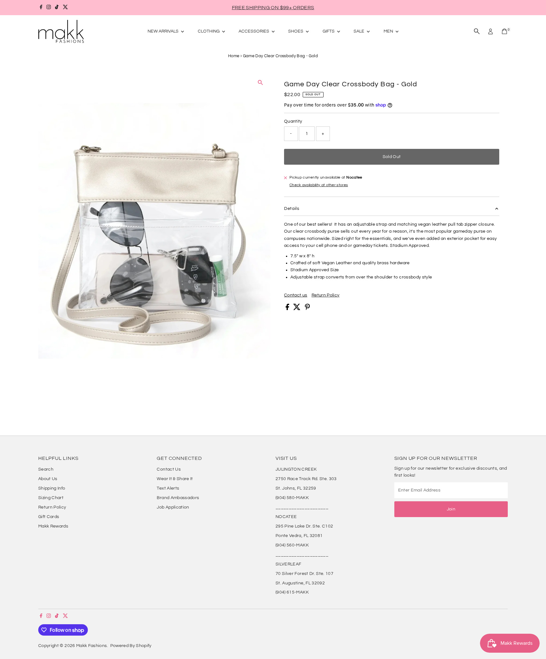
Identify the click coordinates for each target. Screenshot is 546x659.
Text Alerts (168, 488)
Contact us (295, 295)
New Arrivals (163, 31)
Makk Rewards (53, 526)
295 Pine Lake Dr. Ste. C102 (304, 526)
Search (45, 469)
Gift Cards (48, 517)
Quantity (293, 121)
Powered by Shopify (131, 646)
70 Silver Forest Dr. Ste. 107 (304, 573)
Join (451, 509)
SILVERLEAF (288, 564)
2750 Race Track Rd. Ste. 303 (306, 479)
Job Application (173, 507)
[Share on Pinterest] (307, 309)
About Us (48, 479)
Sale (359, 31)
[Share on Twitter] (297, 309)
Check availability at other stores (318, 185)
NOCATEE (286, 517)
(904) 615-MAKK (292, 592)
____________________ (302, 507)
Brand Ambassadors (178, 498)
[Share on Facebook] (288, 309)
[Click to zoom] (260, 82)
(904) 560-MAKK (292, 545)
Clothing (209, 31)
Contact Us (169, 469)
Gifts (329, 31)
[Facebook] (41, 7)
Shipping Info (51, 488)
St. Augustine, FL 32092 (300, 583)
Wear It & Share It (175, 479)
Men (389, 31)
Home (233, 56)
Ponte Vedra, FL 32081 (299, 536)
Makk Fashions (91, 646)
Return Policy (326, 295)
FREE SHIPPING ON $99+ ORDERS (273, 7)
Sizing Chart (51, 498)
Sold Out (392, 157)
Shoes (296, 31)
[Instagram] (48, 7)
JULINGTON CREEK (296, 469)
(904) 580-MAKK (292, 498)
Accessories (254, 31)
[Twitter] (65, 7)
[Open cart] (504, 31)
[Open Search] (477, 31)
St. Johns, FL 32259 (296, 488)
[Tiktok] (56, 7)
